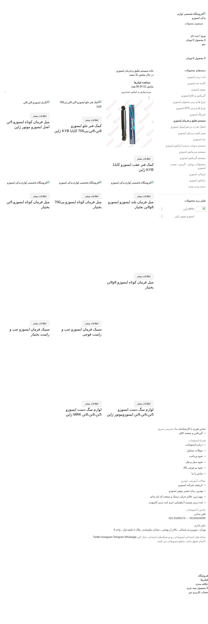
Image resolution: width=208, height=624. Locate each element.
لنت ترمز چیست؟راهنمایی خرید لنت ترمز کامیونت (176, 502)
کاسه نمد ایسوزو (197, 83)
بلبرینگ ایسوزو (198, 114)
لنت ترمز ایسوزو (197, 77)
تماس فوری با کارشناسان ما (190, 428)
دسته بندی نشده (197, 186)
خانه (151, 70)
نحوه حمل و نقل (194, 462)
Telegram (119, 537)
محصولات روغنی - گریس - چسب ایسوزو (188, 166)
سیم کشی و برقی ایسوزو (192, 133)
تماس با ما (197, 473)
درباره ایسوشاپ (194, 444)
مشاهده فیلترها (142, 82)
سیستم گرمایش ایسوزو (193, 158)
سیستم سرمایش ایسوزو (192, 151)
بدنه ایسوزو (199, 139)
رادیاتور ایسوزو (198, 180)
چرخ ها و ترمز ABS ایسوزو (191, 108)
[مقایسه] (149, 151)
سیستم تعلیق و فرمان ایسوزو (190, 120)
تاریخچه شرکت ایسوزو (190, 485)
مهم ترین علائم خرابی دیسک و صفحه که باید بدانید (176, 496)
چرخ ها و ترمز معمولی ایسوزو (189, 102)
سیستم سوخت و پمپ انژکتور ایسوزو (186, 145)
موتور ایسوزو (198, 89)
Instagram (107, 537)
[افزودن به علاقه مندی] (132, 151)
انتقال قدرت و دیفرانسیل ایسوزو (188, 126)
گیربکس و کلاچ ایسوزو (193, 95)
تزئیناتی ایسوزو (197, 174)
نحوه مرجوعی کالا (193, 467)
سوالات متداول (195, 450)
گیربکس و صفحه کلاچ (191, 433)
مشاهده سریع (141, 151)
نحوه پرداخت (196, 456)
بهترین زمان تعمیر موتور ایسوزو (186, 491)
